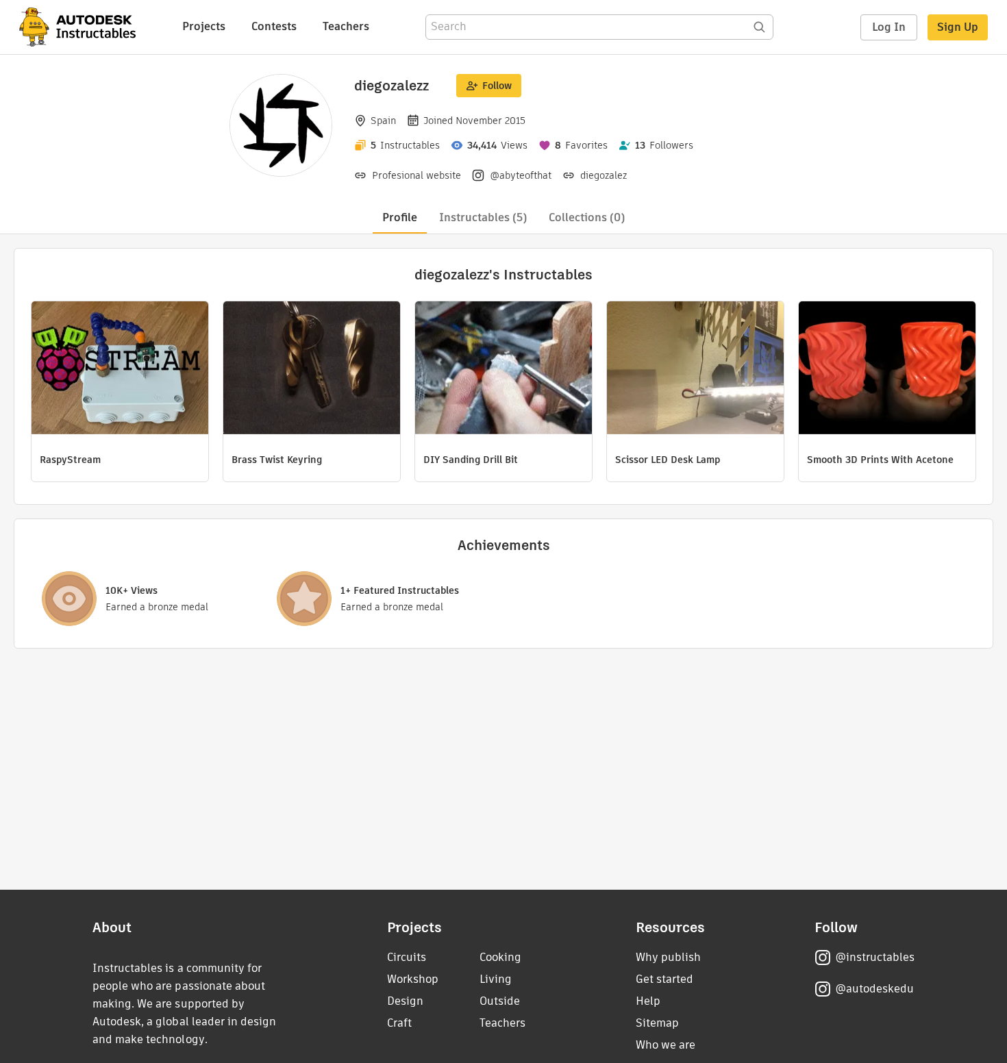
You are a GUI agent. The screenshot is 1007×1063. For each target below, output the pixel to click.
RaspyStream (70, 459)
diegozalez (603, 175)
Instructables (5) (483, 217)
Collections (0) (587, 217)
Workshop (412, 979)
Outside (500, 1001)
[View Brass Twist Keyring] (311, 369)
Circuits (406, 957)
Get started (664, 979)
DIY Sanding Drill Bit (470, 459)
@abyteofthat (520, 175)
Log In (889, 27)
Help (648, 1001)
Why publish (668, 957)
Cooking (500, 957)
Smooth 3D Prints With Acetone (880, 459)
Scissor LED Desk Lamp (667, 459)
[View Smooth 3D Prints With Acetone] (887, 369)
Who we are (665, 1045)
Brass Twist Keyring (277, 459)
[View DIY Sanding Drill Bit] (503, 369)
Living (496, 979)
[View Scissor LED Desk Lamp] (695, 369)
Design (405, 1001)
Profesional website (416, 175)
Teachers (346, 26)
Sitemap (657, 1023)
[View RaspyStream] (120, 369)
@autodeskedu (874, 989)
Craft (399, 1023)
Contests (274, 26)
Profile (399, 217)
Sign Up (957, 27)
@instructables (875, 957)
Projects (203, 26)
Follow (497, 85)
